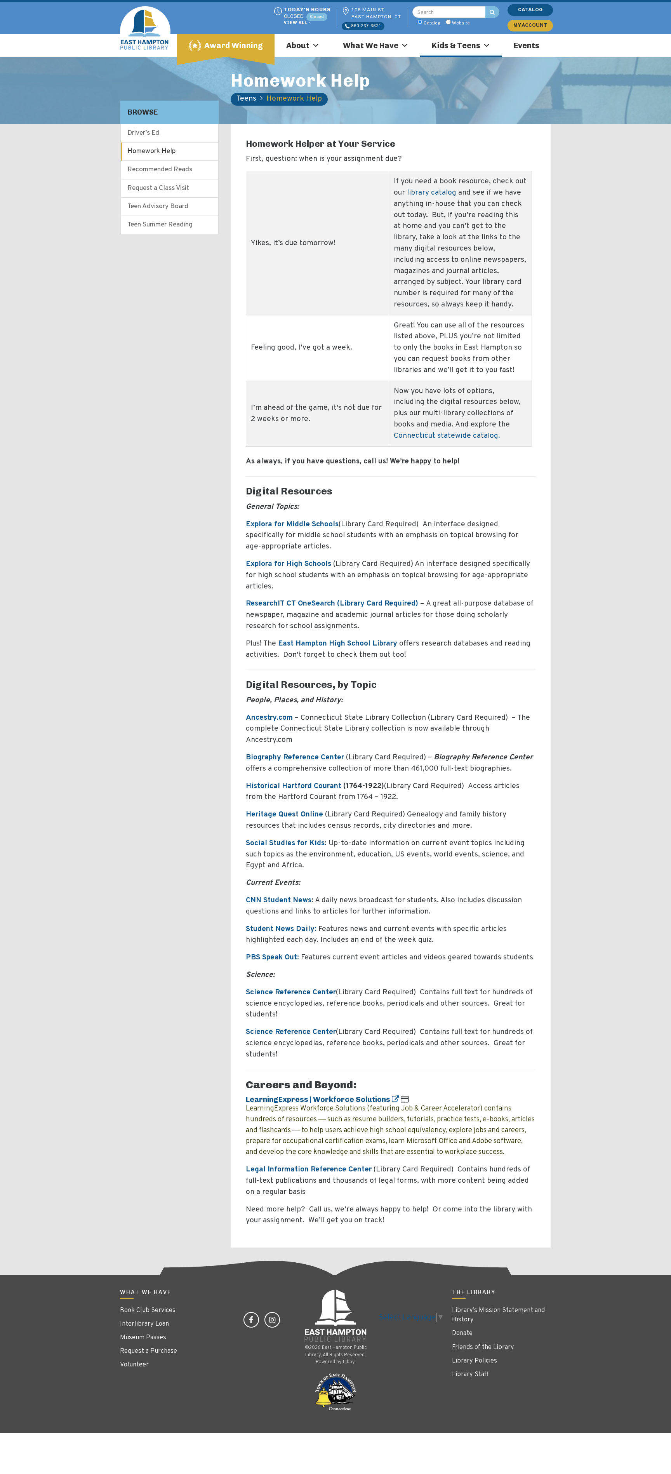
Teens (246, 98)
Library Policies (474, 1361)
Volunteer (134, 1365)
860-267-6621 (365, 25)
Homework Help (151, 151)
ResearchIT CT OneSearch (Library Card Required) (332, 603)
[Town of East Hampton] (335, 1392)
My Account (530, 25)
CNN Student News (278, 900)
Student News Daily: (281, 929)
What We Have (370, 45)
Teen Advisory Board (157, 206)
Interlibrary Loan (144, 1324)
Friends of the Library (483, 1347)
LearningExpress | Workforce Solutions (319, 1099)
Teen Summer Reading (160, 225)
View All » (297, 23)
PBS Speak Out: (272, 957)
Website (461, 23)
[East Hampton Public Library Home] (151, 31)
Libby (349, 1362)
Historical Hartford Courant (293, 786)
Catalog (432, 23)
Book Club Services (148, 1310)
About (297, 45)
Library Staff (470, 1374)
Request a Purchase (148, 1351)
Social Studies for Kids (285, 843)
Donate (462, 1333)
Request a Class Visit (158, 188)
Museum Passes (143, 1338)
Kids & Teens (456, 45)
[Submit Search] (492, 12)
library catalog (431, 192)
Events (526, 45)
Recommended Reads (159, 169)
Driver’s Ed (143, 133)
